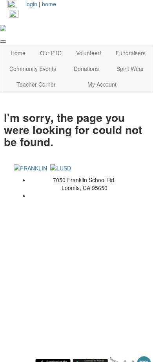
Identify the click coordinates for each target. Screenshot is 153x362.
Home (18, 53)
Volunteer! (88, 53)
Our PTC (51, 53)
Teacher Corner (36, 84)
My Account (102, 84)
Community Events (32, 68)
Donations (86, 68)
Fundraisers (131, 53)
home (49, 4)
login (31, 4)
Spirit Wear (130, 68)
